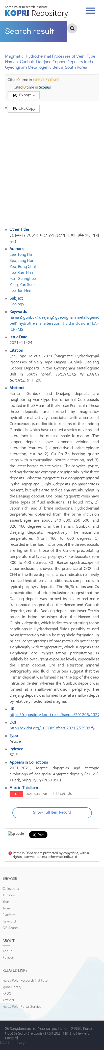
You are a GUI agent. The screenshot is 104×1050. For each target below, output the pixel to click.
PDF (16, 794)
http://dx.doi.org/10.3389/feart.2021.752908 (50, 728)
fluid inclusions (76, 323)
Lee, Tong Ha (21, 255)
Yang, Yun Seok (23, 285)
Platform (9, 915)
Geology (17, 304)
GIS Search (11, 928)
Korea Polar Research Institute (25, 981)
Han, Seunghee (23, 279)
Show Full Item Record (52, 812)
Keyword (9, 921)
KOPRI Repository (36, 12)
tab (90, 9)
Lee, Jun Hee (20, 291)
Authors (9, 895)
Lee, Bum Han (21, 273)
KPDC (7, 994)
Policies (8, 958)
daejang (46, 317)
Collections (11, 889)
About (7, 951)
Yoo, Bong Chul (23, 267)
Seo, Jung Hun (22, 261)
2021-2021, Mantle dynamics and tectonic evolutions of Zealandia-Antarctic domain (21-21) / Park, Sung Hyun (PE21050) (54, 774)
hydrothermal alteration (39, 323)
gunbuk (30, 317)
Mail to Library (12, 1043)
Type (6, 908)
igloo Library (12, 987)
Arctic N (8, 1000)
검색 (72, 28)
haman (15, 317)
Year (6, 902)
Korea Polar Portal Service (22, 1007)
